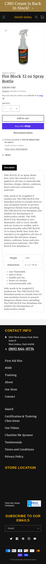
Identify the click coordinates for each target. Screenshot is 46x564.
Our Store (11, 389)
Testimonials (13, 442)
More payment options (23, 133)
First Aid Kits (13, 360)
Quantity (6, 103)
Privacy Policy (14, 456)
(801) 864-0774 (21, 349)
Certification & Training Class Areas (21, 418)
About (9, 382)
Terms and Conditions (19, 449)
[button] (4, 17)
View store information (16, 149)
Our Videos (12, 428)
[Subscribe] (38, 528)
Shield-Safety (19, 559)
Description (9, 168)
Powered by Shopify (30, 559)
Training (11, 375)
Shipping (5, 91)
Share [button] (8, 155)
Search (9, 409)
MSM (8, 368)
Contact (10, 396)
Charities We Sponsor (19, 435)
